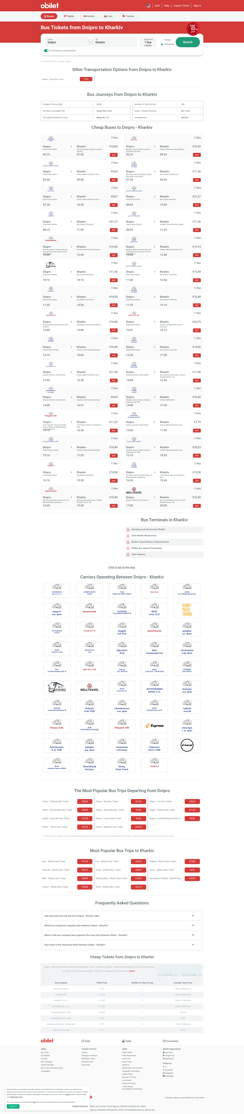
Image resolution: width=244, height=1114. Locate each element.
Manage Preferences (80, 1106)
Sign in (197, 5)
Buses (50, 16)
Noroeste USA (87, 1062)
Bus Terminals (47, 1062)
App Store (169, 1052)
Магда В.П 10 (103, 117)
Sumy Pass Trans (104, 111)
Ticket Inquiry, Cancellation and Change (132, 1087)
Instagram (169, 1073)
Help (166, 5)
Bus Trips (45, 1052)
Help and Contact (129, 1083)
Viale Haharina (138, 554)
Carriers (44, 1059)
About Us (125, 1065)
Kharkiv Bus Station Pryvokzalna (146, 548)
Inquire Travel (181, 5)
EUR (157, 5)
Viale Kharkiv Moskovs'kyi (143, 535)
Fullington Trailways (90, 1055)
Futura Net (86, 1065)
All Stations (45, 1055)
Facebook (169, 1070)
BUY (113, 155)
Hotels (90, 16)
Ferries (130, 16)
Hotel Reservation (129, 1055)
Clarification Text (16, 1097)
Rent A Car (126, 1059)
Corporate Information (131, 1071)
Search (188, 42)
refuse (67, 1094)
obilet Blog (169, 1076)
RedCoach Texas (88, 1059)
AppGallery (169, 1059)
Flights (70, 16)
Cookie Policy (127, 1074)
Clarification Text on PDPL (132, 1068)
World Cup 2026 (47, 1065)
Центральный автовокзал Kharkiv (148, 529)
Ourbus (84, 1052)
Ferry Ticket (127, 1062)
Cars (110, 16)
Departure (148, 39)
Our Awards (126, 1080)
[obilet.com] (56, 8)
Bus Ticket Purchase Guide (52, 1068)
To (97, 39)
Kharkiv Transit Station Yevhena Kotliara (150, 542)
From (50, 39)
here (34, 1102)
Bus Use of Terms (129, 1077)
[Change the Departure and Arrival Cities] (90, 42)
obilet (132, 971)
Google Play (170, 1055)
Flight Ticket (127, 1052)
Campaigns (45, 1071)
